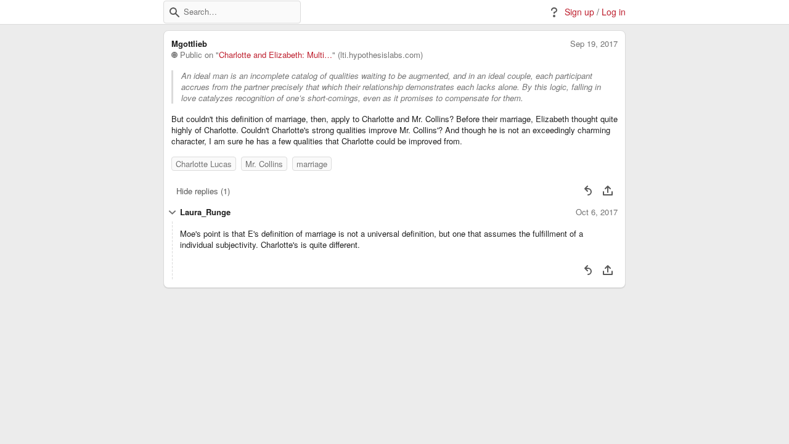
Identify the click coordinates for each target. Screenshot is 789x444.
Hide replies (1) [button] (203, 191)
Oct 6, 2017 (597, 212)
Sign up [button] (579, 12)
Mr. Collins (264, 164)
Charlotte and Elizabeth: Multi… (275, 54)
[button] (174, 12)
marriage (311, 164)
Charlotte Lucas (204, 164)
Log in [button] (614, 12)
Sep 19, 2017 (594, 43)
